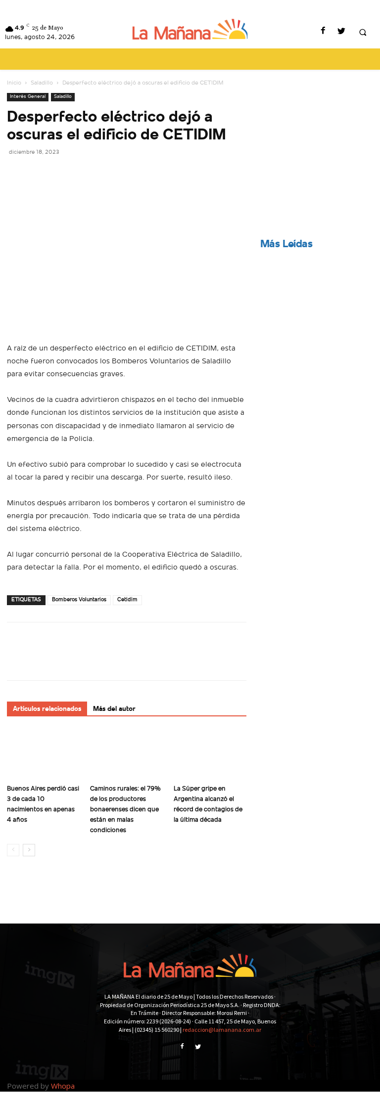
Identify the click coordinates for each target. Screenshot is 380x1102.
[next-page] (29, 850)
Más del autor (114, 709)
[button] (362, 32)
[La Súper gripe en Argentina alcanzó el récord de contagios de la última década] (210, 755)
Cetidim (127, 600)
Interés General (28, 96)
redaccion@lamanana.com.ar (222, 1029)
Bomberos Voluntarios (79, 600)
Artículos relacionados (47, 709)
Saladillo (42, 83)
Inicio (14, 83)
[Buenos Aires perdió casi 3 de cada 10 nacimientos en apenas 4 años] (43, 755)
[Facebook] (323, 32)
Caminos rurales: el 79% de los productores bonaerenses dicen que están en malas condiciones (125, 810)
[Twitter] (341, 32)
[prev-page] (13, 850)
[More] (108, 174)
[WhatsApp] (85, 174)
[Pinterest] (62, 174)
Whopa (63, 1086)
